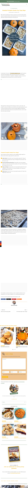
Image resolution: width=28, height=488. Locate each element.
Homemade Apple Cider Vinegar (21, 311)
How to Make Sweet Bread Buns (5, 346)
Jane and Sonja (12, 12)
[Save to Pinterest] (0, 243)
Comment (4, 359)
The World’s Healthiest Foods (15, 73)
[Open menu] (26, 4)
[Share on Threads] (0, 246)
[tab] (12, 349)
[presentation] (7, 336)
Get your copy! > (13, 1)
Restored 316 (25, 483)
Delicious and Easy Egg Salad (5, 311)
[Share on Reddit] (0, 244)
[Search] (25, 402)
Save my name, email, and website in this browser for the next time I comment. (14, 374)
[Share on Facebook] (0, 242)
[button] (1, 345)
